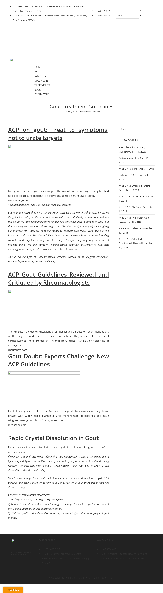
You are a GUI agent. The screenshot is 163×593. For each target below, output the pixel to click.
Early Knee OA (126, 175)
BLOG (40, 55)
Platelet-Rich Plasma (130, 228)
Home (40, 32)
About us (43, 37)
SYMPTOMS (43, 41)
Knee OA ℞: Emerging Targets (134, 185)
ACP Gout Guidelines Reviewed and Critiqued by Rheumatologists (58, 278)
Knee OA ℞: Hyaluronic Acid (134, 217)
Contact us (44, 60)
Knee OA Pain (126, 168)
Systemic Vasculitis (129, 158)
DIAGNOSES (44, 46)
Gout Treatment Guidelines (87, 111)
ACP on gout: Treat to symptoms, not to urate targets (58, 133)
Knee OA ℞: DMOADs (130, 207)
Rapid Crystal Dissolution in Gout (53, 438)
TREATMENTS (44, 50)
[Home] (63, 111)
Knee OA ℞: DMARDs (130, 196)
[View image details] (38, 165)
